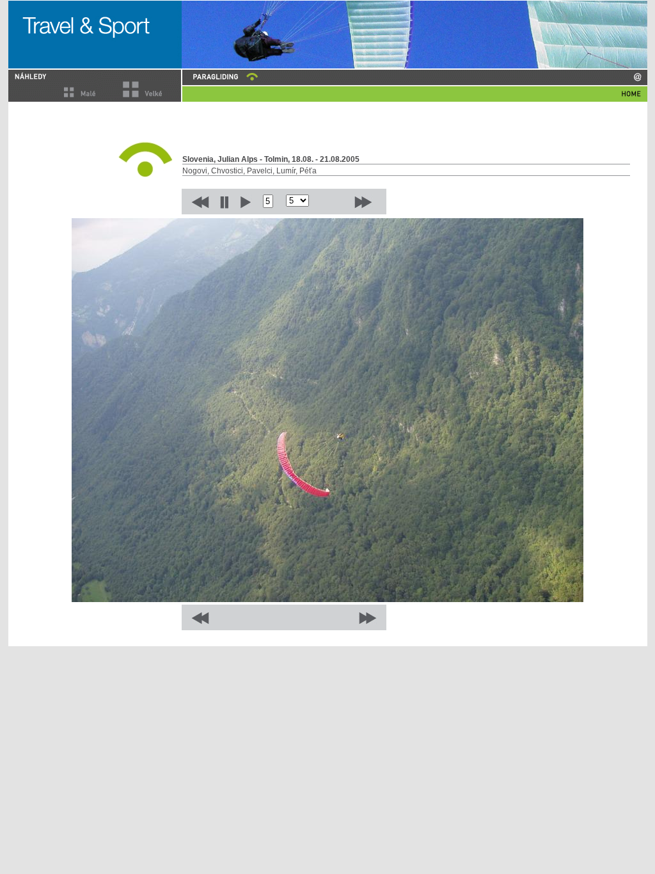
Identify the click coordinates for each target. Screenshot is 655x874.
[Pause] (224, 202)
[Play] (245, 202)
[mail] (637, 77)
